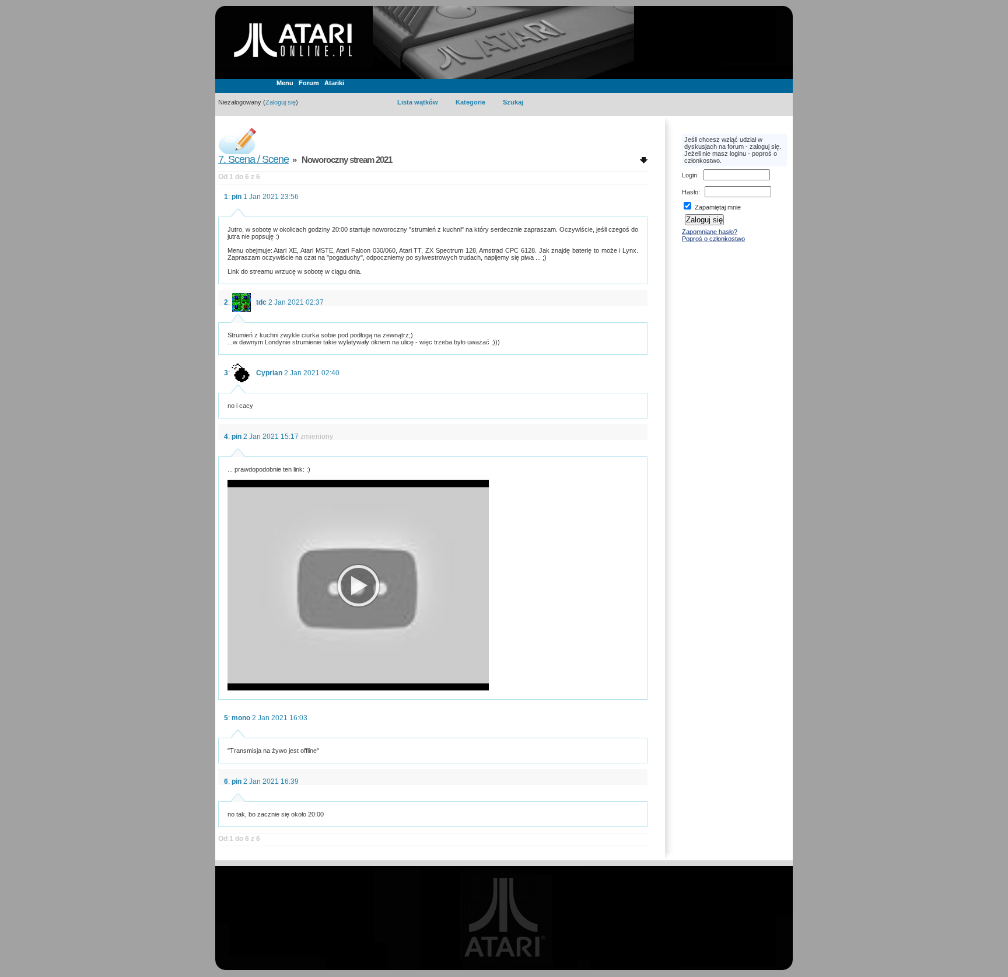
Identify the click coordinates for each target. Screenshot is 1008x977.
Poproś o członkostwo (713, 238)
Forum (309, 82)
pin (237, 197)
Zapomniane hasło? (709, 231)
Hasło (690, 192)
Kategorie (470, 102)
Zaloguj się (280, 102)
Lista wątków (417, 102)
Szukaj (513, 102)
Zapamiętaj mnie (717, 207)
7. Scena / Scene (253, 159)
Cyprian (269, 373)
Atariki (334, 82)
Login (689, 175)
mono (241, 718)
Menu (284, 82)
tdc (261, 302)
